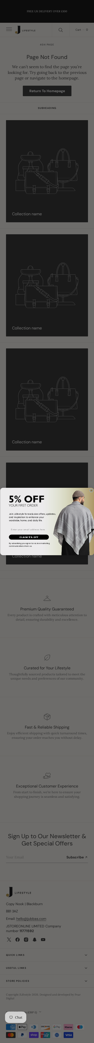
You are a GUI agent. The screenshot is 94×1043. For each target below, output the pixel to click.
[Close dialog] (91, 490)
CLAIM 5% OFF (28, 537)
